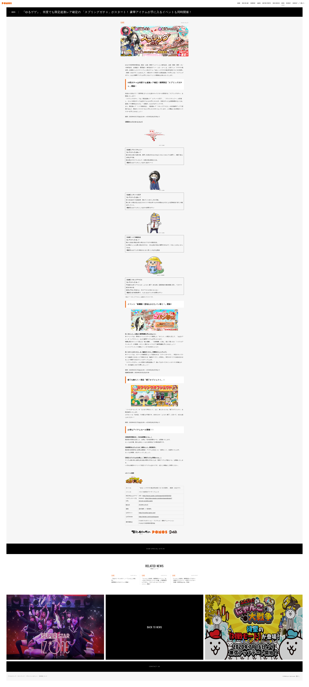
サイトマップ (21, 676)
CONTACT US (154, 666)
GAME (122, 22)
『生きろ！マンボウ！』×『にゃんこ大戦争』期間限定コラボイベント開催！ (123, 580)
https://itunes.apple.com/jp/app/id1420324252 (157, 495)
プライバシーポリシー (31, 676)
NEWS (13, 12)
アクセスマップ (12, 676)
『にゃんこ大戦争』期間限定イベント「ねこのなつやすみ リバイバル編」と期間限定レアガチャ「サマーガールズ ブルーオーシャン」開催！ (154, 581)
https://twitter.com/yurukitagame (149, 516)
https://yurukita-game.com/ (147, 512)
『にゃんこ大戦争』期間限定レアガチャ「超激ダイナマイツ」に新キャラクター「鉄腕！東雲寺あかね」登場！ (183, 580)
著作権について (43, 676)
